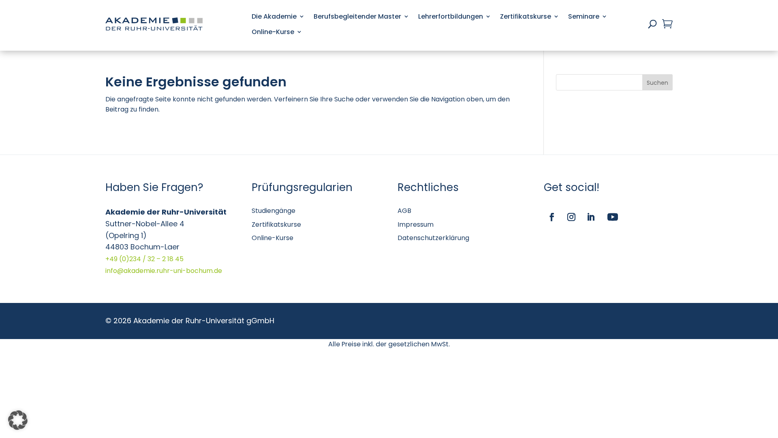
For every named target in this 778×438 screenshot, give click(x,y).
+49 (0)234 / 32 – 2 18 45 (144, 259)
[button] (18, 420)
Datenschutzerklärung (433, 238)
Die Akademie (274, 16)
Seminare (583, 16)
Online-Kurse (273, 31)
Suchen (657, 83)
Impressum (416, 224)
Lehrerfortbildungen (450, 16)
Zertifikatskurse (525, 16)
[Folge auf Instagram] (571, 217)
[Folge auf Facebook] (552, 217)
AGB (404, 210)
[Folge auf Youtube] (612, 217)
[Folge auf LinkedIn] (591, 217)
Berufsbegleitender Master (357, 16)
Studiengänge (273, 210)
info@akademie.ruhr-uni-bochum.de (163, 270)
